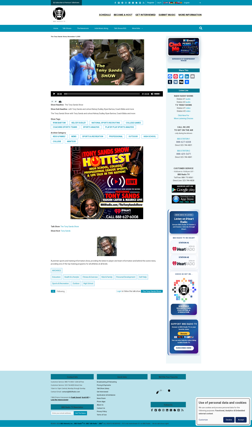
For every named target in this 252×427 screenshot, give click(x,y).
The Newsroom (83, 28)
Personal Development (125, 277)
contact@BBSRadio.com (71, 392)
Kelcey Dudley (79, 123)
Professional (116, 136)
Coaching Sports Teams (65, 127)
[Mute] (152, 94)
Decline (229, 420)
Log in (159, 3)
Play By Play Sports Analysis (119, 127)
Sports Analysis (91, 127)
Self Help (143, 277)
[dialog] (223, 411)
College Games (133, 123)
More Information (190, 14)
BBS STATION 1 (183, 139)
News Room (101, 398)
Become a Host (123, 14)
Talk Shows (67, 28)
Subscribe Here (184, 348)
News (73, 136)
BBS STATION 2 (183, 151)
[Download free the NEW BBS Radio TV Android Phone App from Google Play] (183, 188)
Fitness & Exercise (90, 277)
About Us (100, 405)
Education (56, 277)
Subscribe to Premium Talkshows (67, 3)
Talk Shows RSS (120, 28)
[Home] (59, 15)
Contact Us (101, 408)
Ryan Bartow (59, 123)
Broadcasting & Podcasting (107, 382)
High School (150, 136)
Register (150, 3)
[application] (107, 93)
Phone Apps (101, 402)
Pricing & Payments (104, 385)
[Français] (169, 3)
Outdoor (133, 136)
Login (119, 291)
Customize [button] (203, 420)
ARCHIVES (56, 271)
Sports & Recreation (92, 136)
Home (55, 28)
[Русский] (179, 3)
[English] (164, 3)
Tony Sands (65, 231)
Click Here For (183, 115)
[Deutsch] (171, 3)
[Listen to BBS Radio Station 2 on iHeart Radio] (184, 262)
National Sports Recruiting (106, 123)
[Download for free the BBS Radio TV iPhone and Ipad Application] (183, 199)
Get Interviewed (145, 14)
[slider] (102, 94)
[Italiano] (174, 3)
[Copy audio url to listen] (55, 101)
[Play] (54, 94)
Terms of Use (102, 415)
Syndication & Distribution (106, 395)
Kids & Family (59, 136)
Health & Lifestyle (71, 277)
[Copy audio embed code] (52, 101)
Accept (241, 420)
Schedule (105, 14)
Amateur (71, 141)
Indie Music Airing (101, 28)
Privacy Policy (102, 411)
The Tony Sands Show (69, 226)
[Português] (176, 3)
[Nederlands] (167, 3)
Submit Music (167, 14)
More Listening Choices (183, 118)
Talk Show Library (103, 388)
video (188, 108)
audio (188, 99)
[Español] (181, 3)
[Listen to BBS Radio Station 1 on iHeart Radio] (184, 248)
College (57, 141)
